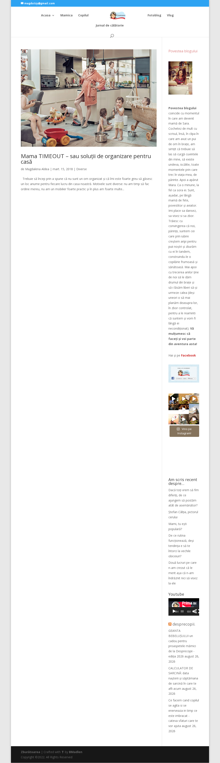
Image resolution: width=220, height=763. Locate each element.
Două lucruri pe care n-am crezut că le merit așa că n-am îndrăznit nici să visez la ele (182, 573)
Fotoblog (154, 15)
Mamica (66, 15)
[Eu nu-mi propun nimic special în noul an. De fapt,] (173, 409)
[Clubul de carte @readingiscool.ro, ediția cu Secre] (184, 419)
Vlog (170, 15)
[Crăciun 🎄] (194, 409)
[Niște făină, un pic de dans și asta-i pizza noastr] (184, 399)
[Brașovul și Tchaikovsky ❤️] (184, 409)
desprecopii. (184, 624)
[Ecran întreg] (197, 611)
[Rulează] (174, 611)
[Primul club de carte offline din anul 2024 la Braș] (173, 399)
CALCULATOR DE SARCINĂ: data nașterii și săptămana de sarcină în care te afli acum (183, 678)
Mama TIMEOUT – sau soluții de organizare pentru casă (86, 158)
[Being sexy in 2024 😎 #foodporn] (194, 399)
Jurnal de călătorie (110, 25)
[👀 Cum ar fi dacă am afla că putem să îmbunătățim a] (194, 419)
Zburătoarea (30, 752)
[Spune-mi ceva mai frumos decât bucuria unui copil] (173, 419)
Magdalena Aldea (37, 169)
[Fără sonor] (194, 611)
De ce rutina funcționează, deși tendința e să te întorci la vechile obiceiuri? (181, 545)
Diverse (81, 169)
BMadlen (75, 752)
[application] (183, 607)
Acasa (45, 15)
